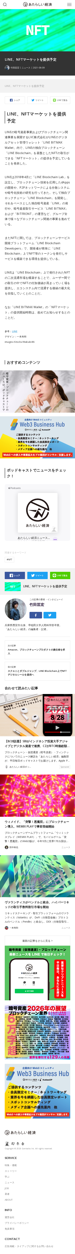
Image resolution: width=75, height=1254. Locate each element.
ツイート (39, 100)
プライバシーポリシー (17, 1222)
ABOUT (9, 1199)
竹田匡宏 (36, 604)
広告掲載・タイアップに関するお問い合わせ (29, 1246)
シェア (17, 100)
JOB (7, 1188)
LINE (14, 331)
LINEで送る (62, 100)
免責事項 (10, 1228)
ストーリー (11, 1171)
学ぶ (7, 1176)
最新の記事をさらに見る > (37, 940)
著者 (7, 1194)
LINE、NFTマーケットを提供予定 (24, 86)
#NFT (9, 559)
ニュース (26, 68)
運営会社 (10, 1217)
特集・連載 (11, 1165)
